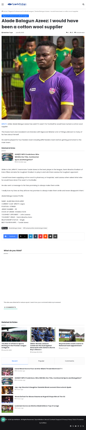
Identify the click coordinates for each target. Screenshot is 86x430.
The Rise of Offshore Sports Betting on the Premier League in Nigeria (14, 346)
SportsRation (39, 419)
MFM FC (4, 124)
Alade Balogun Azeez (15, 228)
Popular (41, 361)
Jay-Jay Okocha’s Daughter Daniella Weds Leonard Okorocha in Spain (43, 387)
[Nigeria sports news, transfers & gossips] (17, 4)
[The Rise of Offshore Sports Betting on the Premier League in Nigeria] (14, 334)
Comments (69, 361)
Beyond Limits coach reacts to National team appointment (71, 345)
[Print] (55, 236)
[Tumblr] (35, 236)
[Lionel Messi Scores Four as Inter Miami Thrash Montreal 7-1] (7, 371)
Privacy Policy (67, 419)
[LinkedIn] (31, 236)
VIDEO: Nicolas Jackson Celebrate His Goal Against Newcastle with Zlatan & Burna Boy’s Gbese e (42, 347)
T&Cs (74, 419)
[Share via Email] (50, 236)
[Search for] (83, 5)
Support (59, 419)
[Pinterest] (40, 236)
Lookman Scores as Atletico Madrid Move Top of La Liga (37, 406)
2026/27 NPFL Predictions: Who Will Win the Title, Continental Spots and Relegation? (27, 157)
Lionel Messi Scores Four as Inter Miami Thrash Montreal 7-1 (38, 369)
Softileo (44, 423)
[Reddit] (45, 236)
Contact (52, 419)
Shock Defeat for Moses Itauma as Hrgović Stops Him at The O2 (40, 397)
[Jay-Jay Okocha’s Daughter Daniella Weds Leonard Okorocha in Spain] (7, 390)
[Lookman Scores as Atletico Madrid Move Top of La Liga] (7, 409)
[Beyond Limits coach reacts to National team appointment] (71, 334)
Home (5, 11)
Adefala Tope (8, 32)
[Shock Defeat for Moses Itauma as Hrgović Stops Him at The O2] (7, 399)
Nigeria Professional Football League (21, 11)
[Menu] (3, 5)
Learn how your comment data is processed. (45, 302)
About (47, 419)
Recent (15, 361)
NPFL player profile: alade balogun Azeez (35, 228)
